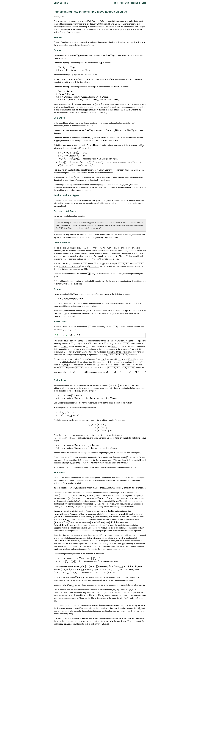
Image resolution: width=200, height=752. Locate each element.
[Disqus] (100, 656)
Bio (116, 3)
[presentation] (108, 29)
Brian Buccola (61, 3)
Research (124, 3)
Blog (144, 3)
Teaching (135, 3)
